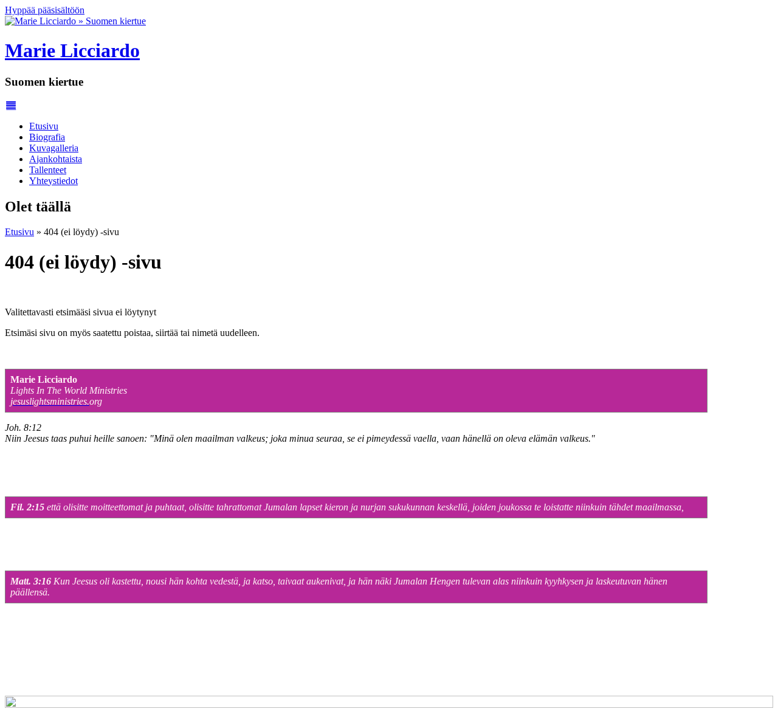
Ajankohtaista (55, 159)
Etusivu (43, 126)
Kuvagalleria (53, 148)
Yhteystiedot (53, 181)
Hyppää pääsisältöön (44, 10)
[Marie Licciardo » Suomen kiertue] (75, 21)
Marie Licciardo (72, 50)
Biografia (47, 137)
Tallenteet (47, 170)
